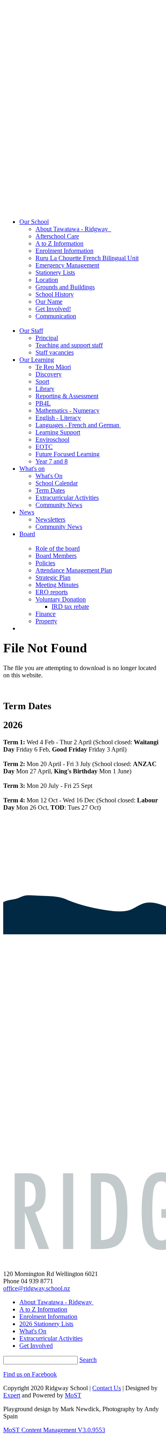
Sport (42, 381)
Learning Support (57, 432)
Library (44, 388)
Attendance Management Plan (73, 570)
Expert (11, 1395)
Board (27, 534)
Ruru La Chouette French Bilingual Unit (87, 258)
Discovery (48, 374)
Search (88, 1359)
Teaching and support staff (69, 345)
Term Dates (50, 490)
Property (46, 621)
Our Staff (31, 330)
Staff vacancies (54, 352)
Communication (55, 316)
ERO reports (51, 592)
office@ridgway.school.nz (36, 1288)
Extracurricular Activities (67, 497)
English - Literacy (58, 417)
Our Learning (36, 359)
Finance (45, 613)
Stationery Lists (55, 272)
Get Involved (36, 1345)
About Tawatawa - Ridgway (73, 229)
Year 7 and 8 (51, 461)
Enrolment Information (64, 250)
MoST (73, 1395)
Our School (34, 221)
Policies (45, 563)
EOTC (44, 446)
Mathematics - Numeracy (67, 410)
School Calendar (56, 483)
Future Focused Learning (67, 454)
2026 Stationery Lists (46, 1323)
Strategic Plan (53, 577)
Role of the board (57, 548)
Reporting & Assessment (66, 396)
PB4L (43, 403)
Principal (46, 337)
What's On (48, 475)
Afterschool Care (57, 236)
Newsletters (50, 519)
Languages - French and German (78, 425)
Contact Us (106, 1388)
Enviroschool (52, 439)
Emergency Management (67, 265)
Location (46, 279)
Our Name (48, 301)
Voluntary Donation (60, 599)
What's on (32, 468)
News (26, 512)
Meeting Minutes (57, 584)
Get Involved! (53, 308)
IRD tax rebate (70, 606)
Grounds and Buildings (65, 287)
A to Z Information (59, 243)
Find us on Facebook (30, 1374)
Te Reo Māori (53, 366)
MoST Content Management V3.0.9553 (54, 1430)
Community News (58, 504)
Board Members (56, 555)
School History (54, 294)
